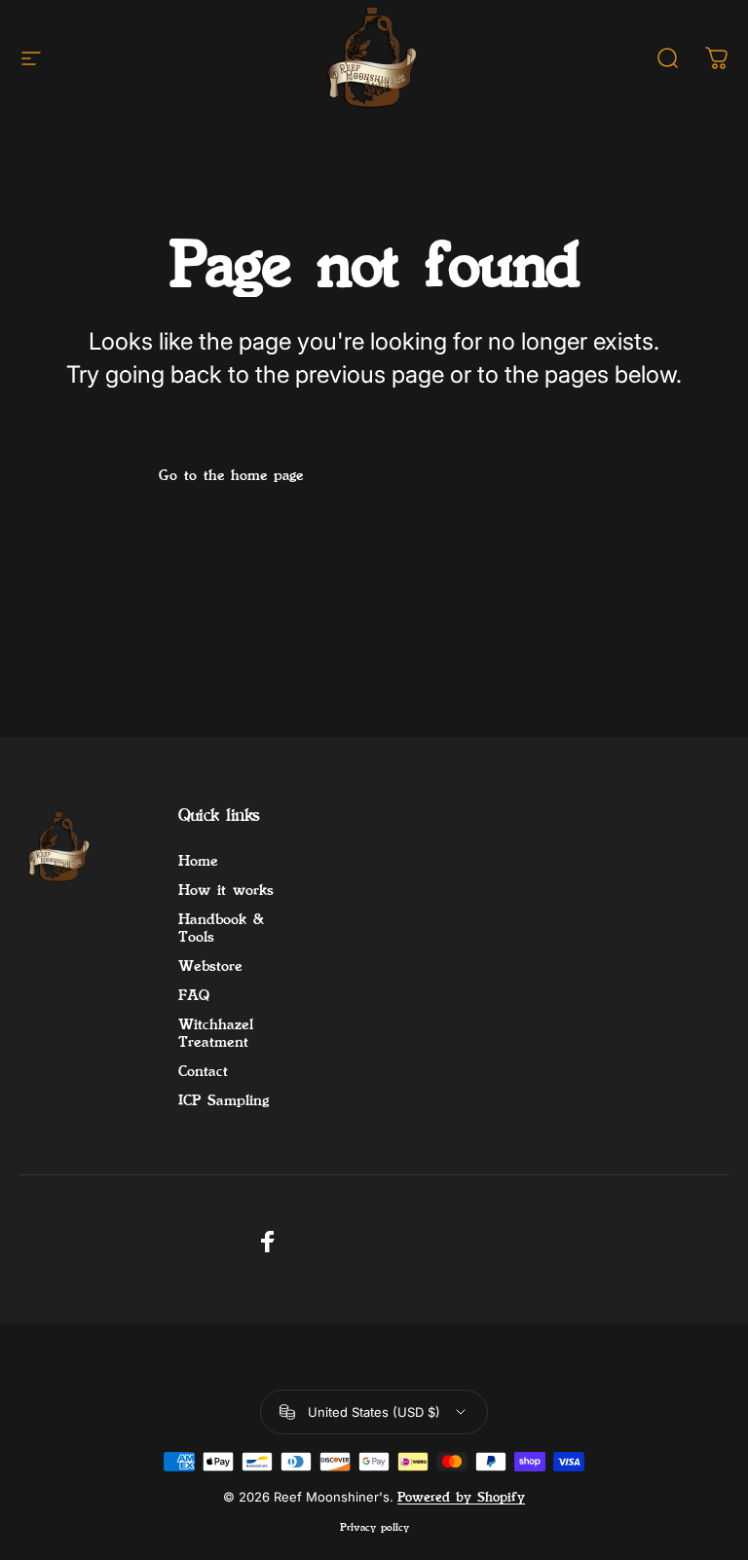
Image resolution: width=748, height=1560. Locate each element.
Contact (203, 1070)
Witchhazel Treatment (215, 1032)
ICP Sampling (224, 1099)
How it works (226, 889)
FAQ (193, 994)
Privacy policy (374, 1526)
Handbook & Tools (221, 927)
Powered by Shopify (461, 1496)
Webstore (210, 965)
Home (198, 860)
